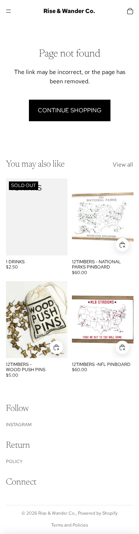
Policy (14, 461)
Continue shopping (70, 110)
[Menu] (8, 11)
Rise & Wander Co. (57, 513)
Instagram (19, 425)
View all (123, 164)
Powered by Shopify (98, 513)
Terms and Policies (69, 525)
